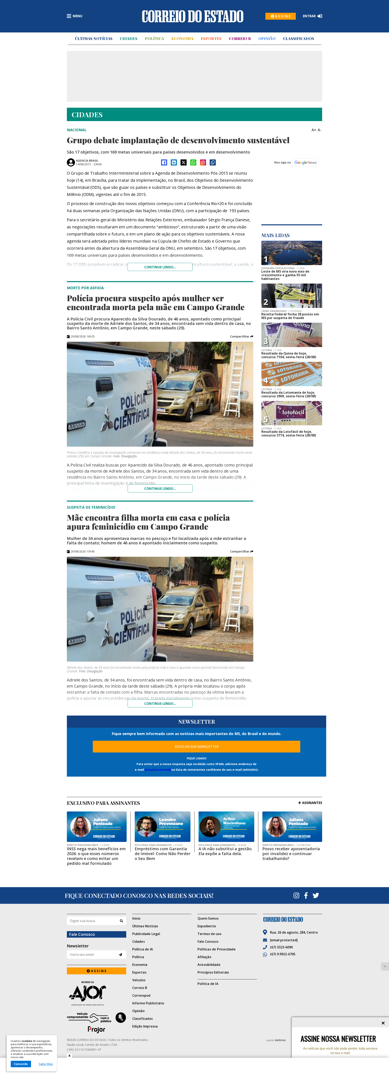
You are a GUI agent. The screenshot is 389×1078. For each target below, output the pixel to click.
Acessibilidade (209, 964)
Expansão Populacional (283, 268)
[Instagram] (203, 162)
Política (154, 38)
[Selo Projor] (96, 1022)
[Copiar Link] (213, 162)
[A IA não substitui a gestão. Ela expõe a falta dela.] (226, 826)
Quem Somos (208, 918)
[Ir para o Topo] (385, 966)
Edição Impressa (145, 1026)
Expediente (207, 926)
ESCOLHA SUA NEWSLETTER (197, 746)
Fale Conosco (208, 941)
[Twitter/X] (184, 162)
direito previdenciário (88, 845)
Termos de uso (210, 934)
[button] (241, 336)
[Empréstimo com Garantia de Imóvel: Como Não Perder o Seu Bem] (162, 826)
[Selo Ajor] (96, 993)
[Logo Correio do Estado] (192, 16)
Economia (182, 38)
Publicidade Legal (146, 934)
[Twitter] (316, 895)
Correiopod (141, 995)
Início (136, 918)
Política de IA (142, 949)
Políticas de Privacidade (217, 949)
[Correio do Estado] (292, 919)
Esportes (211, 38)
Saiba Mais (46, 1064)
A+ (314, 129)
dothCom (280, 1040)
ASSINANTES (312, 803)
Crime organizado (281, 311)
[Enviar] (120, 954)
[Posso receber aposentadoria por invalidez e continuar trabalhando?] (292, 826)
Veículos (139, 980)
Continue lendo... (160, 267)
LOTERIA (271, 350)
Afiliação (204, 957)
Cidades (128, 38)
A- (319, 129)
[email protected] (158, 770)
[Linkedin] (174, 162)
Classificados (298, 38)
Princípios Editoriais (213, 972)
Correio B (240, 38)
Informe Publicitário (148, 1003)
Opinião (267, 38)
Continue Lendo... (160, 488)
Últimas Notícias (93, 38)
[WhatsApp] (193, 162)
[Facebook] (164, 162)
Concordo (21, 1064)
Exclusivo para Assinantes (159, 845)
